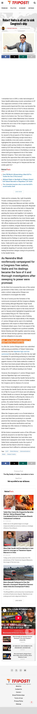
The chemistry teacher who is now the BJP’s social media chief (17, 185)
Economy (22, 8)
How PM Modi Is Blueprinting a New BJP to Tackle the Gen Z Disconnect (17, 175)
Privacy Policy (18, 701)
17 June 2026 (7, 521)
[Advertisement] (18, 78)
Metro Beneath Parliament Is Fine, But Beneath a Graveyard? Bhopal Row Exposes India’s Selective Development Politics (18, 584)
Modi (3, 454)
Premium (4, 8)
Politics (13, 8)
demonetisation (25, 451)
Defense (31, 8)
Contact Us (18, 689)
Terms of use (18, 698)
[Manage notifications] (31, 702)
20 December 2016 (25, 28)
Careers (18, 692)
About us (18, 686)
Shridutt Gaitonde (12, 28)
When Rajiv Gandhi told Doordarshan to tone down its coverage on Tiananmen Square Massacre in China (18, 550)
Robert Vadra (11, 454)
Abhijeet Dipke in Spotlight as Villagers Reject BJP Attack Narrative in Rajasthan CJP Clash (18, 180)
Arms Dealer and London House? (18, 340)
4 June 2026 (7, 555)
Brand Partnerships (18, 695)
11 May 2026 (7, 589)
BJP (7, 451)
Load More (18, 192)
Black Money (14, 451)
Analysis (7, 578)
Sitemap (18, 704)
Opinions (8, 508)
